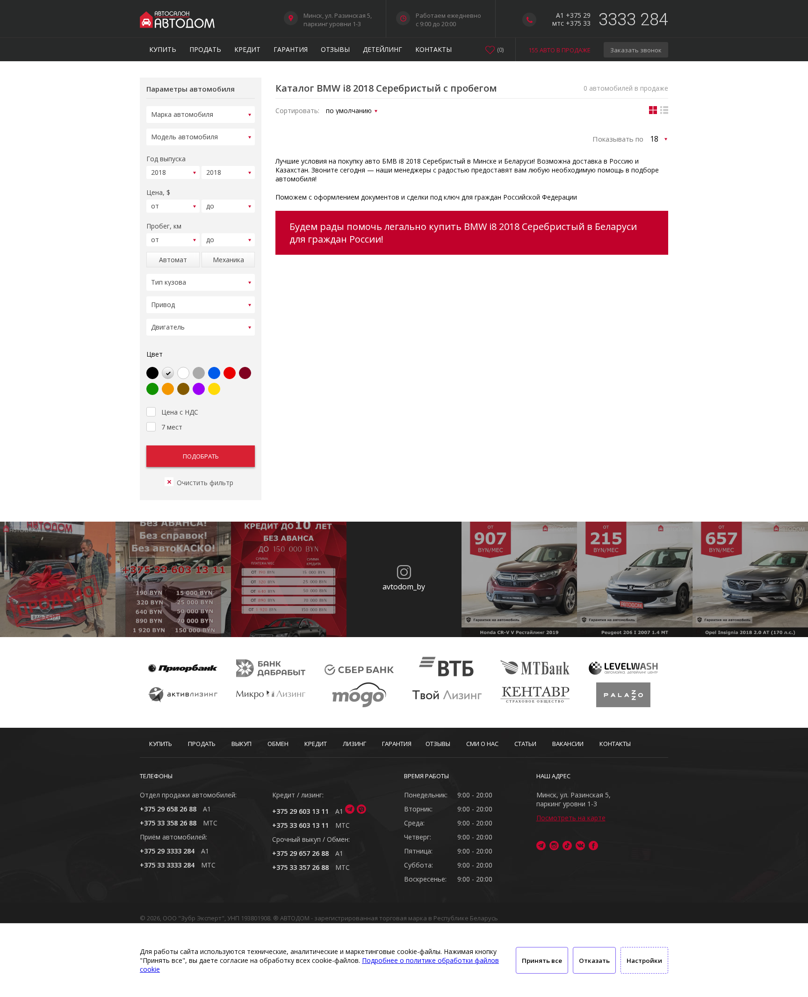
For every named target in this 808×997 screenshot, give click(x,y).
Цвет (154, 354)
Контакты (433, 49)
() (500, 49)
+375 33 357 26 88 (300, 867)
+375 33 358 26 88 (168, 822)
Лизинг (354, 743)
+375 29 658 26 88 (168, 808)
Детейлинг (382, 49)
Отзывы (335, 49)
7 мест (171, 427)
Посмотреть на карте (571, 817)
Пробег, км (163, 226)
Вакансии (568, 743)
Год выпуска (166, 158)
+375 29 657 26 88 (300, 853)
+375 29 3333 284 (167, 850)
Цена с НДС (179, 412)
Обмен (278, 743)
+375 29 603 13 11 (300, 811)
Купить (162, 49)
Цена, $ (158, 192)
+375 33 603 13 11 (300, 825)
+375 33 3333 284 (167, 865)
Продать (205, 49)
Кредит (247, 49)
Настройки (644, 960)
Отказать (594, 960)
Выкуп (241, 743)
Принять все (542, 960)
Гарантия (291, 49)
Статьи (525, 743)
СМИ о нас (482, 743)
